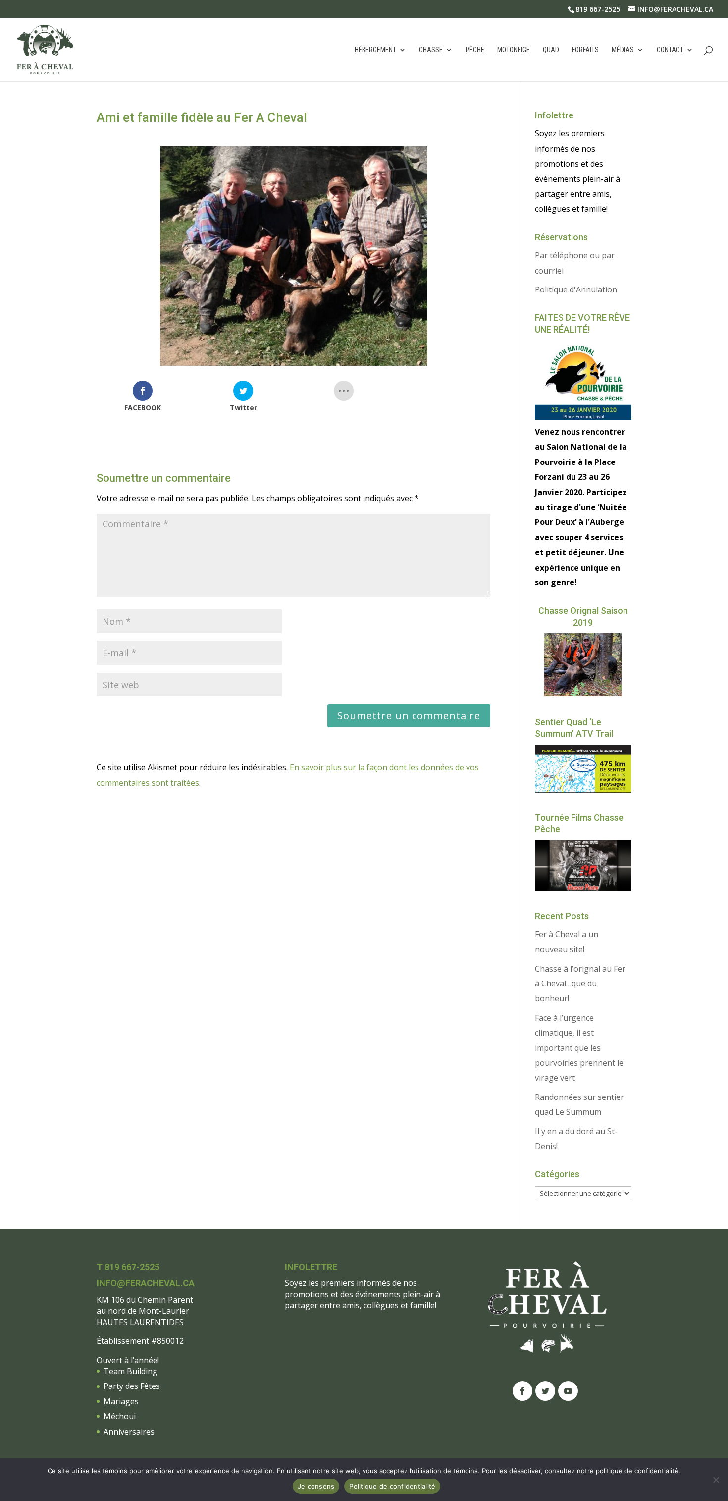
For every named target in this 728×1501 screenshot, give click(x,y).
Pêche (475, 50)
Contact (670, 50)
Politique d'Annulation (576, 289)
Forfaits (585, 50)
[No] (716, 1480)
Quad (551, 50)
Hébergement (375, 50)
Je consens (316, 1486)
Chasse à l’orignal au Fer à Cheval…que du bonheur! (580, 983)
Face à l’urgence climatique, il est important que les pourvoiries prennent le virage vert (579, 1048)
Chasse (431, 50)
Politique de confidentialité (392, 1486)
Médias (623, 50)
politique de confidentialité (637, 1471)
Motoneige (513, 50)
